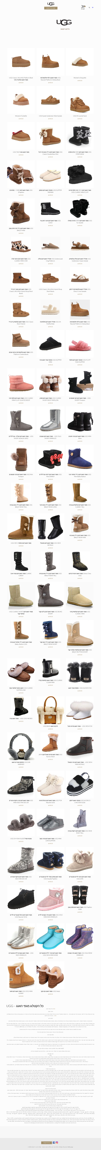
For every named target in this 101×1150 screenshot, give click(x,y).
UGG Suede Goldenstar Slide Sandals (50, 116)
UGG (54, 1008)
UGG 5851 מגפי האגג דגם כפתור (21, 543)
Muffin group (70, 1147)
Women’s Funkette (21, 116)
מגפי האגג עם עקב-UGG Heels (50, 991)
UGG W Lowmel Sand (80, 116)
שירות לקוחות (46, 1142)
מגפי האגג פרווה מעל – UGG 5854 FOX (80, 726)
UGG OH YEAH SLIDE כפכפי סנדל (21, 838)
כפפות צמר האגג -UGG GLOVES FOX (79, 688)
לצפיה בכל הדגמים (50, 8)
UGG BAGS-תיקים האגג (50, 726)
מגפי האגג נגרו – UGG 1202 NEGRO (21, 718)
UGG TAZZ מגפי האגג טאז (21, 152)
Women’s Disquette (80, 78)
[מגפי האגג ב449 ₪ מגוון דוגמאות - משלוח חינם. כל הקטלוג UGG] (50, 3)
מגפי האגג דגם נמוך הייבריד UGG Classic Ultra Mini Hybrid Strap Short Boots (21, 291)
